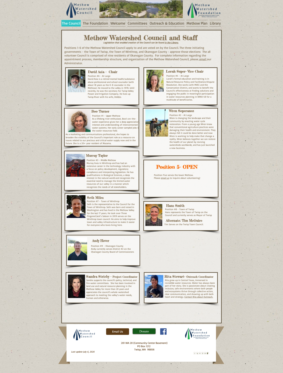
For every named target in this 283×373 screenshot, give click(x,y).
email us (165, 178)
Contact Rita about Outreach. (198, 296)
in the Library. (172, 42)
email (202, 59)
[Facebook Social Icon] (163, 331)
